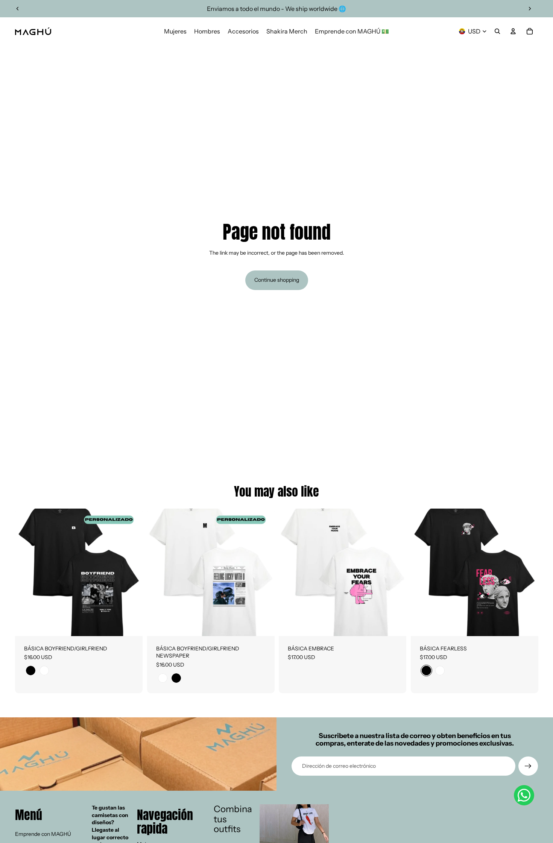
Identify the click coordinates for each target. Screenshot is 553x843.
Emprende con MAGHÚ (43, 834)
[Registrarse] (528, 766)
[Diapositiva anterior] (17, 8)
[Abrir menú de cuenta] (513, 31)
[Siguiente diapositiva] (529, 8)
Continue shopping (276, 279)
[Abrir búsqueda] (497, 31)
